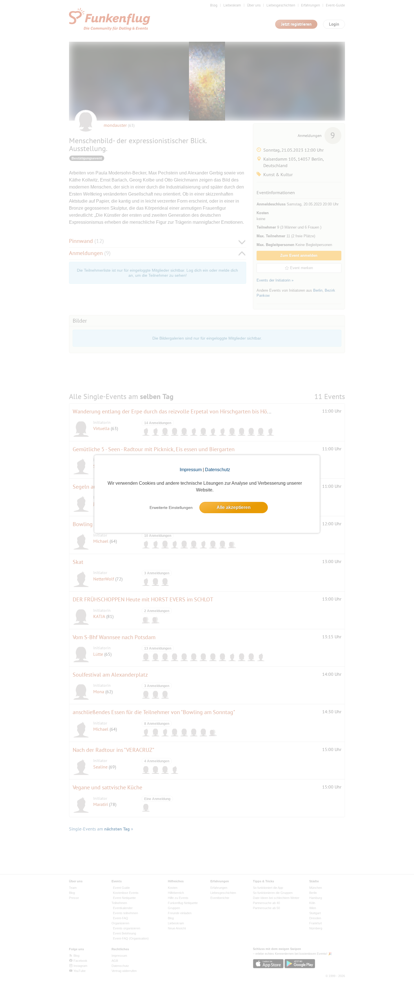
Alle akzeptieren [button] (234, 507)
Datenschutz (217, 469)
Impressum (191, 469)
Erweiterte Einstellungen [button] (171, 507)
